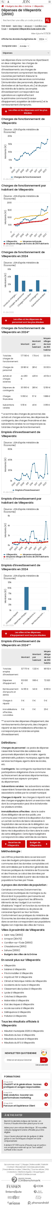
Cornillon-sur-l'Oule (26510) (18, 942)
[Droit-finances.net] (38, 1192)
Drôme (28, 6)
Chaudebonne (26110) (15, 946)
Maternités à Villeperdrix (16, 1000)
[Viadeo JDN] (38, 1197)
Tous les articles (38, 1169)
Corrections (12, 1172)
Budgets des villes (14, 6)
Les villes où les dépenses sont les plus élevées (27, 111)
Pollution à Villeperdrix (15, 1016)
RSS (47, 1169)
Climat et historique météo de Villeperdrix (25, 981)
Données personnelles (36, 1167)
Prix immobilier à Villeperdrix (18, 973)
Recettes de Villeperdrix (14, 843)
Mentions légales (25, 1172)
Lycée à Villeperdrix (14, 992)
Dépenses (7, 53)
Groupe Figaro (39, 1172)
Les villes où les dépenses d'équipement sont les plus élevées (28, 633)
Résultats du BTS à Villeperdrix (19, 1043)
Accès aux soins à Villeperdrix (19, 1008)
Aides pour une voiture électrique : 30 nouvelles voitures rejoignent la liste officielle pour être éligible (25, 1130)
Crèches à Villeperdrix (15, 996)
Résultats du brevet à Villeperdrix (21, 1039)
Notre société (35, 1164)
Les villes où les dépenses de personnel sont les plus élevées (28, 320)
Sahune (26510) (12, 950)
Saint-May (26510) (13, 935)
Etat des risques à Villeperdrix (19, 1004)
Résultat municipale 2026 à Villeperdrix (24, 1031)
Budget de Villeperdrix (36, 843)
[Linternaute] (13, 1192)
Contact (11, 1167)
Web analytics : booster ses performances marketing (18, 1095)
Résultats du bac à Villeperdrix (19, 1035)
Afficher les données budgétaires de (18, 39)
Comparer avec (9, 46)
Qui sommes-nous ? (12, 1164)
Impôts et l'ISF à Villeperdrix (18, 977)
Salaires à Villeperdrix (15, 969)
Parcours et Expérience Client (19, 1105)
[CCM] (38, 1186)
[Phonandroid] (38, 1203)
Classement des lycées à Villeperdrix (23, 989)
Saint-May (17, 26)
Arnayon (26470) (13, 939)
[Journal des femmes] (13, 1186)
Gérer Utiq (26, 1169)
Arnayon (28, 26)
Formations (12, 1076)
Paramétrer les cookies (12, 1169)
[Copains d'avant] (13, 1197)
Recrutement (21, 1167)
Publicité (44, 1164)
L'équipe (25, 1164)
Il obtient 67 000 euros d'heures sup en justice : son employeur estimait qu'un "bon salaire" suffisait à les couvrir (25, 1147)
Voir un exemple (41, 1065)
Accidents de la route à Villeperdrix (22, 985)
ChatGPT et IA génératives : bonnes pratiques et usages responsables (22, 1084)
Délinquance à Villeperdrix (17, 1012)
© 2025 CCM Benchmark (26, 1174)
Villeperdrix (38, 6)
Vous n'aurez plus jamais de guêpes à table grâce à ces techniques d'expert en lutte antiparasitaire (23, 1138)
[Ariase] (13, 1202)
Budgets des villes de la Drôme (20, 954)
